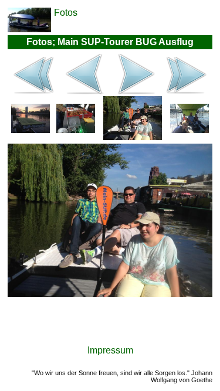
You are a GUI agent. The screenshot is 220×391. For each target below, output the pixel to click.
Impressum (110, 350)
